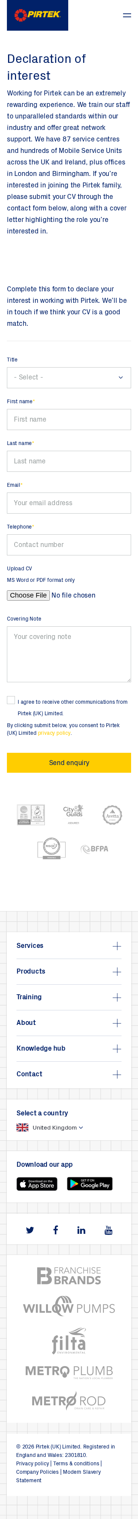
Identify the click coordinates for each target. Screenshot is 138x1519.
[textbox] (69, 378)
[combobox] (69, 378)
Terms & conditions (76, 1464)
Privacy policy (32, 1464)
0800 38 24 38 (106, 11)
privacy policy (54, 733)
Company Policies (37, 1472)
